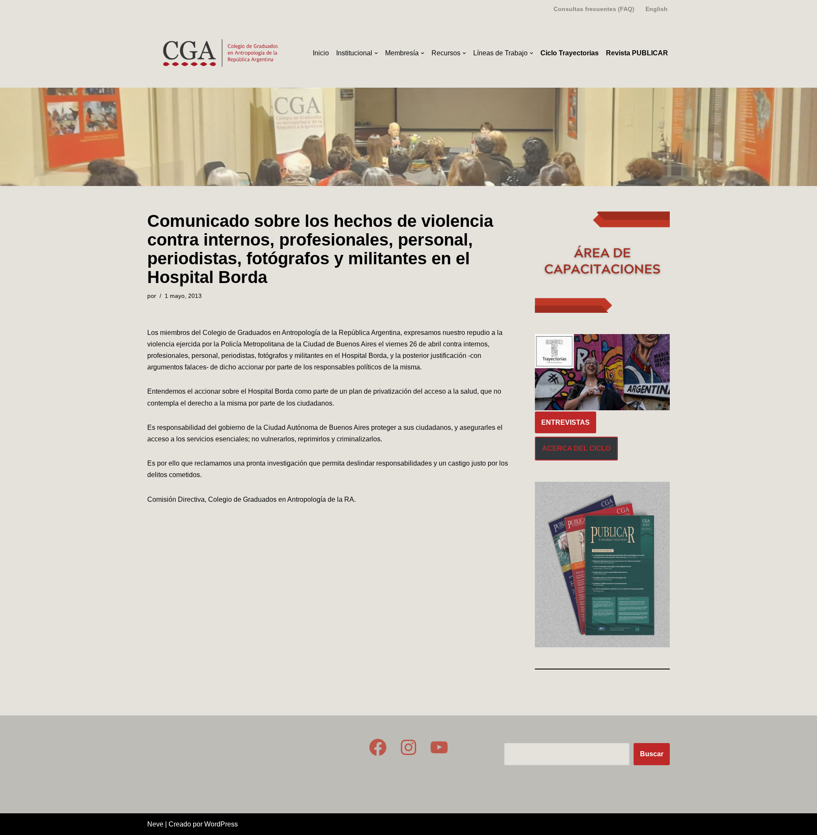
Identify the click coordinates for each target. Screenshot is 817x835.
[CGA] (221, 53)
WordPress (221, 824)
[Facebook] (378, 747)
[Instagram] (408, 747)
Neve (155, 824)
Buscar (651, 754)
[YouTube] (439, 747)
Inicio (321, 53)
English (657, 9)
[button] (376, 53)
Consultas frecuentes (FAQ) (594, 9)
